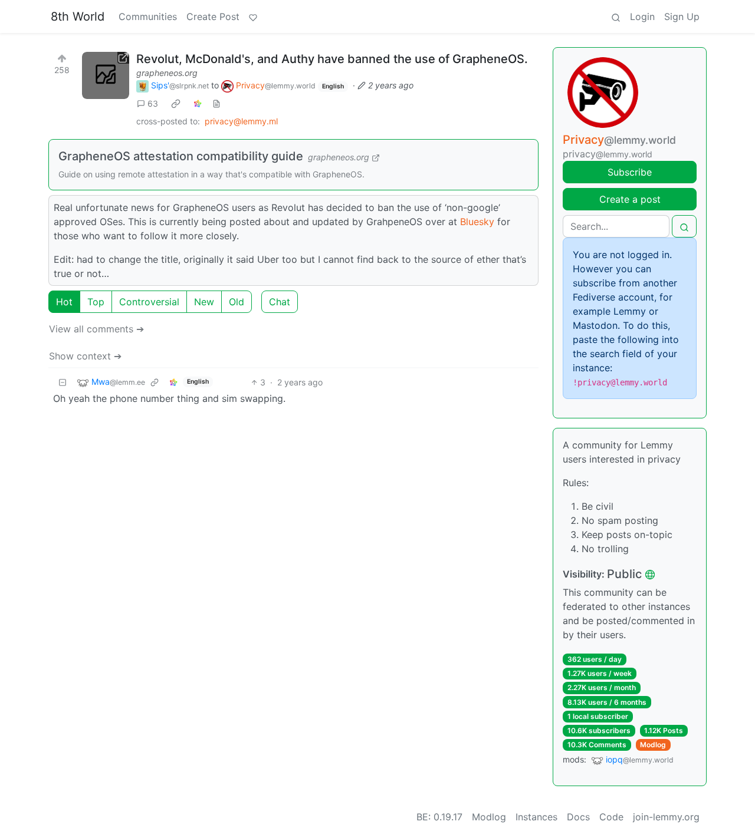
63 (152, 103)
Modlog (653, 744)
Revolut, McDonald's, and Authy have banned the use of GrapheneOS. (332, 59)
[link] (175, 104)
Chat (279, 302)
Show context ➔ (85, 356)
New (204, 302)
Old (236, 302)
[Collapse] (62, 382)
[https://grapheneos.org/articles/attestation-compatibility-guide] (105, 75)
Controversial (149, 302)
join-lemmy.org (666, 817)
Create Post (212, 16)
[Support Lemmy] (253, 16)
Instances (536, 817)
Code (611, 817)
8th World (77, 16)
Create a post (630, 199)
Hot (64, 302)
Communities (148, 16)
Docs (578, 817)
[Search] (615, 16)
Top (95, 302)
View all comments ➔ (96, 329)
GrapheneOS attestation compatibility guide (180, 156)
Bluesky (477, 221)
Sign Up (682, 16)
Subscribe (630, 172)
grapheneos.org (167, 73)
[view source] (216, 103)
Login (642, 16)
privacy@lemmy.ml (241, 121)
